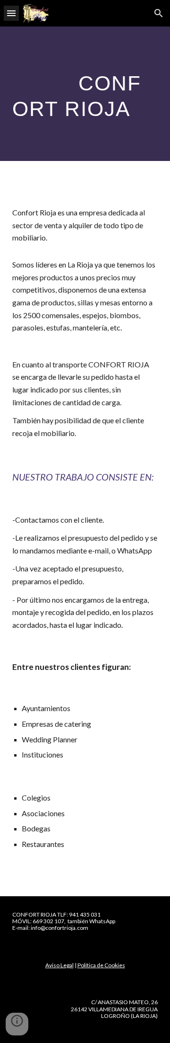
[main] (85, 93)
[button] (11, 13)
